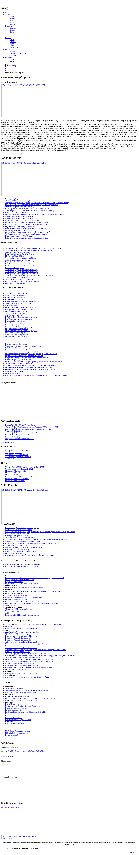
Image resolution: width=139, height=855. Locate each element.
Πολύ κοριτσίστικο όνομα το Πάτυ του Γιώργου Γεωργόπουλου (27, 209)
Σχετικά (132, 852)
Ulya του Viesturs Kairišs (14, 582)
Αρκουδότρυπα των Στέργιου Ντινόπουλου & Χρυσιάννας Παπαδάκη (29, 211)
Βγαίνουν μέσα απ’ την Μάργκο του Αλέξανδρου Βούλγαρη (26, 224)
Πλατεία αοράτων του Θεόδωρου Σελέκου (20, 646)
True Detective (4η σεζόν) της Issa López (19, 279)
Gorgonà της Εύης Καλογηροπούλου (18, 216)
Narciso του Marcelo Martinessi (16, 708)
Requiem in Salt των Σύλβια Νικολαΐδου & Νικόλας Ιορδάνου (26, 222)
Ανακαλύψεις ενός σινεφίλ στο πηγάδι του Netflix (22, 352)
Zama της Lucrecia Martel (14, 373)
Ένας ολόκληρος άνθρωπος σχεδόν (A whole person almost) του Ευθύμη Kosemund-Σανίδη (37, 203)
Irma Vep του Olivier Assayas (15, 283)
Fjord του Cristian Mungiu (14, 553)
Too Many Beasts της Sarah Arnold (17, 595)
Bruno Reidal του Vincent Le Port (17, 350)
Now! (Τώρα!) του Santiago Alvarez (17, 652)
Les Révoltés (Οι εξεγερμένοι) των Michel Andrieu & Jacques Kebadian (30, 369)
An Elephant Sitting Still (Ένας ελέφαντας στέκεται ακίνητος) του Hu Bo (30, 365)
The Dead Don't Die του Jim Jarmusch (18, 363)
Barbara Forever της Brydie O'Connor (18, 720)
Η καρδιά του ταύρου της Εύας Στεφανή (19, 236)
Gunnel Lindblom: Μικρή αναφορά (17, 335)
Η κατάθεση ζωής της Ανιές (14, 299)
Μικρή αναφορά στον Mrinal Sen (16, 311)
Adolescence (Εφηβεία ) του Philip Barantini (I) (21, 270)
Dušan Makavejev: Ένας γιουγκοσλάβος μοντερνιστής (24, 301)
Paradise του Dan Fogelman (14, 268)
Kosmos (12, 18)
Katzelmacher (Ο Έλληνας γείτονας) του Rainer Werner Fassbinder (28, 348)
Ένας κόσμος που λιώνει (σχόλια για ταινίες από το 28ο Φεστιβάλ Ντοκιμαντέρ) (33, 624)
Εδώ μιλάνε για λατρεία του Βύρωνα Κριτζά (20, 226)
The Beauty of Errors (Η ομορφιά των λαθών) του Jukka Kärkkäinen (29, 661)
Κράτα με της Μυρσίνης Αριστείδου (17, 199)
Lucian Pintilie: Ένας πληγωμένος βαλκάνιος (20, 307)
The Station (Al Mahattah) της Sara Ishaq (19, 609)
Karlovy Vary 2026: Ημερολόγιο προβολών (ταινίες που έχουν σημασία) (30, 555)
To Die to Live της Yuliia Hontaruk (17, 545)
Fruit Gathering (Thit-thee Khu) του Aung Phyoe (22, 528)
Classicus (13, 16)
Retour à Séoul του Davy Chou (16, 344)
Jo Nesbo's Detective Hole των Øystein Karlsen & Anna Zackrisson (28, 250)
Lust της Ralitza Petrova (13, 718)
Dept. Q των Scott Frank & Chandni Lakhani (20, 262)
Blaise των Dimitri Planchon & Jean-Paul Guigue (22, 566)
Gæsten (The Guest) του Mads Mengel (18, 530)
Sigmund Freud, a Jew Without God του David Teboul (24, 356)
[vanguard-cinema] (8, 442)
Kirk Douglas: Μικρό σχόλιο (15, 325)
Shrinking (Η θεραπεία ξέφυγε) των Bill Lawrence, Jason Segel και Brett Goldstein (33, 248)
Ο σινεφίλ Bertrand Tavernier (15, 295)
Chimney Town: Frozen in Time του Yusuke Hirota (22, 564)
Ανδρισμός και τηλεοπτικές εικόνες (17, 260)
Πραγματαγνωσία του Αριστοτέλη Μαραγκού (21, 636)
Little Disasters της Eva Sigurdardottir (18, 264)
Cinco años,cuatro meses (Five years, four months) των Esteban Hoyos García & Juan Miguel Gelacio (40, 532)
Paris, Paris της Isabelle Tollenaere (17, 534)
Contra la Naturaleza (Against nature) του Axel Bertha (23, 547)
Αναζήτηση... (5, 747)
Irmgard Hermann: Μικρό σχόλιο (16, 329)
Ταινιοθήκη (13, 55)
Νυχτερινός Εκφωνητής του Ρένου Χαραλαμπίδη (22, 220)
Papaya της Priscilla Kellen (14, 724)
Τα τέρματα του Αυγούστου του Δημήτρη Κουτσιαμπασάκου (26, 234)
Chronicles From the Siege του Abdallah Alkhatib (22, 700)
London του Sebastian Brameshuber (17, 714)
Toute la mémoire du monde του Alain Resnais (21, 648)
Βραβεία (12, 61)
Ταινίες (7, 14)
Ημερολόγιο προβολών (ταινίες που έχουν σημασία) (23, 628)
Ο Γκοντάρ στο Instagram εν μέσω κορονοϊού (21, 327)
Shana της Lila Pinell (12, 605)
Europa (12, 22)
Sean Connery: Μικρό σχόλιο (15, 333)
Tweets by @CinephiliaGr (10, 807)
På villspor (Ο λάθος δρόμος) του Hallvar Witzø (21, 274)
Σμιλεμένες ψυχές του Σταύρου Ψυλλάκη (19, 230)
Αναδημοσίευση (15, 47)
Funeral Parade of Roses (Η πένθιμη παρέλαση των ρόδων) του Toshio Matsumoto (33, 361)
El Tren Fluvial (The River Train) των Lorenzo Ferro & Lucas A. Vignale (30, 698)
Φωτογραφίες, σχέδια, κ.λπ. (19, 53)
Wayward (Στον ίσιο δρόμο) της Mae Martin (20, 258)
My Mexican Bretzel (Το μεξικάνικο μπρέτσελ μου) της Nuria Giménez (30, 659)
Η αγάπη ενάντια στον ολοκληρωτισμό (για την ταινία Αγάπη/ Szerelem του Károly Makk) (36, 375)
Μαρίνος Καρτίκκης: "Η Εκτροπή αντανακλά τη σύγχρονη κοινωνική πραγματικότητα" (35, 214)
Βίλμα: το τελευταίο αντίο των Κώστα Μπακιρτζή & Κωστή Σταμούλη (29, 644)
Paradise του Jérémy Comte (14, 710)
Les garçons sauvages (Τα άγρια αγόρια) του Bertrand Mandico (27, 358)
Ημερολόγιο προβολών (13, 735)
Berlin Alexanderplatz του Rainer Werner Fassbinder (23, 281)
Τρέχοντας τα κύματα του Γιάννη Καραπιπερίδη (21, 642)
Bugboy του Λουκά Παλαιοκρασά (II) (18, 640)
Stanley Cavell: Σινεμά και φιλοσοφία (18, 303)
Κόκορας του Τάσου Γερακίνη (15, 212)
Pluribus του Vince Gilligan (14, 256)
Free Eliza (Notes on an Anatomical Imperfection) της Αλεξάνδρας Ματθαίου (31, 205)
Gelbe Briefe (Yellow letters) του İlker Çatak (20, 551)
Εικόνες (8, 49)
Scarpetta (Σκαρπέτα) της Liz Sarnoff (18, 252)
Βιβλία (12, 44)
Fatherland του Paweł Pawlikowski (17, 549)
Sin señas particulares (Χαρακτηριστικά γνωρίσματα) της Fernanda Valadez (31, 354)
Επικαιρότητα (10, 57)
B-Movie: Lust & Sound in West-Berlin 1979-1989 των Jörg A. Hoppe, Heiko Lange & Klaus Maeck (40, 656)
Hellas (12, 20)
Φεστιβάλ (13, 42)
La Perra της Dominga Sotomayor (16, 599)
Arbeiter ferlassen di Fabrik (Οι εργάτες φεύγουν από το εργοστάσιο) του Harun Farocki (35, 650)
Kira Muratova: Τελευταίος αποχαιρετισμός (20, 309)
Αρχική (7, 12)
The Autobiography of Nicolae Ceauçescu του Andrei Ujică (25, 654)
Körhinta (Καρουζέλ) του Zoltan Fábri (18, 360)
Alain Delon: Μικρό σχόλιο (14, 315)
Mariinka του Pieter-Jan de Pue (15, 669)
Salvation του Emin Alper (14, 688)
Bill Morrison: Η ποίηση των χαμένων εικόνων (21, 673)
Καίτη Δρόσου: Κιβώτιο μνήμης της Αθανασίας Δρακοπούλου (26, 228)
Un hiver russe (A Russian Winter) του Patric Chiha (23, 706)
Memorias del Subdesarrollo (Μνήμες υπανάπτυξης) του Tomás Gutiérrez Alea (32, 367)
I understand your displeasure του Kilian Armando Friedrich (25, 712)
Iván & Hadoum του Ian (13, 704)
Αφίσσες (13, 51)
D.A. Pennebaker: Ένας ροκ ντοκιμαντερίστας (21, 317)
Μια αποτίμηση (10, 626)
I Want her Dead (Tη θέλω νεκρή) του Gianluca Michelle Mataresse (28, 667)
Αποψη (12, 40)
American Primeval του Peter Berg (17, 277)
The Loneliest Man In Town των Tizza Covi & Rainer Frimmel (26, 690)
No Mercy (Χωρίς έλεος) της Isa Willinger (19, 663)
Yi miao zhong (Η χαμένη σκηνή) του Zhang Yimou (23, 346)
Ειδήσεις (13, 59)
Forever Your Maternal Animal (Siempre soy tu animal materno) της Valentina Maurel (34, 578)
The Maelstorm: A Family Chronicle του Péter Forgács (24, 657)
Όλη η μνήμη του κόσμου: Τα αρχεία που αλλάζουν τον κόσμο (27, 677)
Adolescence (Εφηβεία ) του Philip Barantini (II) (21, 272)
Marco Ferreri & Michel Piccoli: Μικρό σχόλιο (21, 331)
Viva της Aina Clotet (12, 611)
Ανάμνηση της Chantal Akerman (16, 293)
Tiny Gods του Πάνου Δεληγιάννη (17, 634)
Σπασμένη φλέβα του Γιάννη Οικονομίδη (19, 207)
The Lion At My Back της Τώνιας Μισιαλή (20, 201)
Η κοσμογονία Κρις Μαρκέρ (15, 297)
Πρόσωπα (8, 26)
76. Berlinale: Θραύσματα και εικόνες (18, 731)
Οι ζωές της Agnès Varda (14, 305)
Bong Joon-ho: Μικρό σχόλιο (15, 321)
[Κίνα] (19, 836)
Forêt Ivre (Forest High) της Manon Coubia (20, 696)
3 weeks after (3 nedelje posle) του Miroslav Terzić (22, 541)
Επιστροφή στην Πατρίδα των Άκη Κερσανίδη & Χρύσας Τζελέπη (28, 232)
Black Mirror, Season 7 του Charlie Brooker (20, 266)
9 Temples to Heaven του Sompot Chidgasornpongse (23, 597)
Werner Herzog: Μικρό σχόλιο (15, 313)
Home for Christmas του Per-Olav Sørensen (20, 254)
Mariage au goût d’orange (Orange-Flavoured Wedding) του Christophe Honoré (32, 591)
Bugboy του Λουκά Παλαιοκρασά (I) (18, 638)
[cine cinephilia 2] (7, 838)
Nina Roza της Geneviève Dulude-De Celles (20, 692)
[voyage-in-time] (7, 756)
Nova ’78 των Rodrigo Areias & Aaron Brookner (22, 665)
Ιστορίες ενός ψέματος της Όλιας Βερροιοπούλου (22, 632)
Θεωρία (12, 46)
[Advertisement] (26, 4)
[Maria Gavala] (23, 751)
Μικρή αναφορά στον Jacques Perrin (17, 337)
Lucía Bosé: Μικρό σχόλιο (14, 323)
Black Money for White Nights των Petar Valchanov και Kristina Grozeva (30, 543)
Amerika (13, 24)
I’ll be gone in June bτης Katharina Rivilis (19, 580)
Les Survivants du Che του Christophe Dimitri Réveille (24, 587)
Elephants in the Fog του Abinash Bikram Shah (21, 584)
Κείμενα (8, 38)
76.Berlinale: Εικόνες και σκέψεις (16, 733)
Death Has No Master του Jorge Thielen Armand (22, 601)
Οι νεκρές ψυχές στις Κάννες (15, 371)
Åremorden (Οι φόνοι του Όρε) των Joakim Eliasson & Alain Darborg (29, 276)
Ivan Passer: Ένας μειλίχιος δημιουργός (18, 319)
